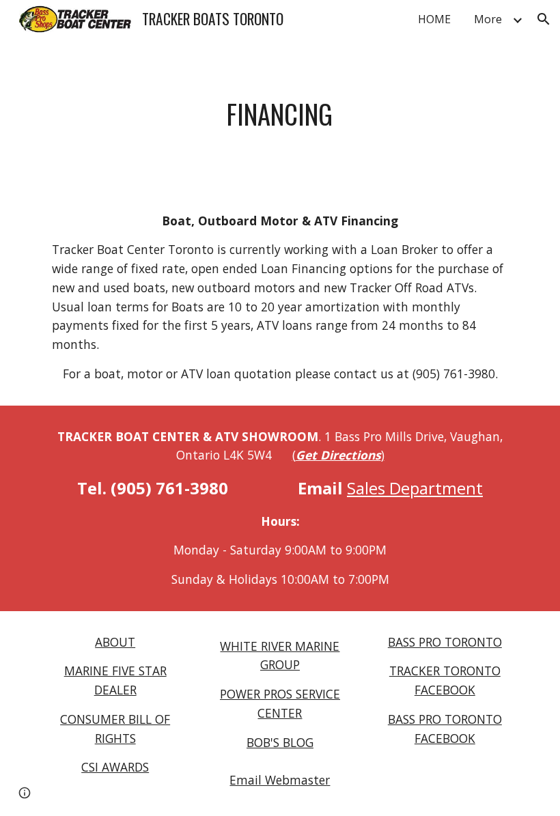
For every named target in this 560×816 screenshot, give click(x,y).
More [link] (488, 19)
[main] (280, 114)
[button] (543, 19)
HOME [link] (434, 19)
